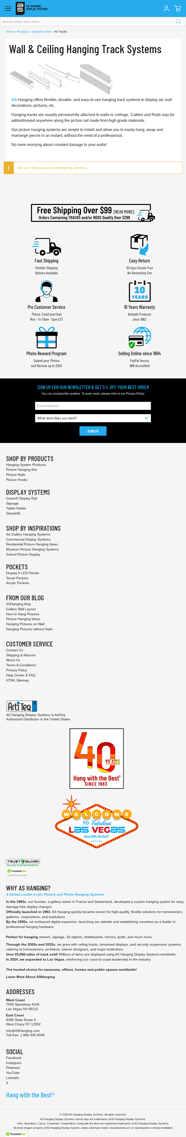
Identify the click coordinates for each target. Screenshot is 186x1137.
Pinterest (13, 1068)
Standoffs (13, 513)
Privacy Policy (135, 393)
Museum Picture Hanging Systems (32, 549)
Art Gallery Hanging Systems (28, 534)
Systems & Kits (42, 31)
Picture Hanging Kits (21, 469)
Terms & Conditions (21, 665)
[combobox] (93, 21)
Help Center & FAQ (20, 675)
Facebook (13, 1058)
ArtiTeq (59, 715)
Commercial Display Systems (28, 539)
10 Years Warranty (139, 307)
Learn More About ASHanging (30, 977)
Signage (12, 503)
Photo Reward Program (46, 353)
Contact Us (14, 650)
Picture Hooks (16, 480)
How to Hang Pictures (22, 614)
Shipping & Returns (21, 655)
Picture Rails (15, 475)
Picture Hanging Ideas (23, 619)
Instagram (14, 1063)
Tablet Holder (16, 508)
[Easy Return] (139, 244)
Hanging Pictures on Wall (25, 624)
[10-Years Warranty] (139, 290)
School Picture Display (23, 554)
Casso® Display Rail (21, 498)
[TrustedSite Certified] (17, 872)
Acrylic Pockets (17, 583)
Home (10, 31)
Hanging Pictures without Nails (29, 629)
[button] (166, 8)
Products (23, 31)
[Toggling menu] (8, 9)
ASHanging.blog (18, 604)
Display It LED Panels (22, 573)
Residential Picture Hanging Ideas (32, 544)
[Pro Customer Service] (46, 290)
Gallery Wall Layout (21, 609)
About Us (13, 660)
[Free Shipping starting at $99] (93, 213)
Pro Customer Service (46, 307)
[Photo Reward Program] (46, 337)
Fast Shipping (46, 260)
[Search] (178, 21)
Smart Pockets (17, 578)
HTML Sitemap (17, 680)
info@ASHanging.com (23, 1031)
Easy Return (139, 260)
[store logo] (31, 8)
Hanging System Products (26, 465)
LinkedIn (12, 1078)
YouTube (13, 1073)
